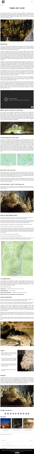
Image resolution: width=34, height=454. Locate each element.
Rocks (7, 434)
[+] (13, 445)
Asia (2, 434)
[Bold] (2, 445)
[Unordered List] (8, 445)
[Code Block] (10, 445)
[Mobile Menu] (31, 1)
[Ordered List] (7, 445)
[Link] (11, 445)
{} (12, 445)
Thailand (10, 434)
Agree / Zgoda (17, 452)
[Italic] (3, 445)
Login (31, 440)
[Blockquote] (9, 445)
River (5, 434)
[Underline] (4, 445)
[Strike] (5, 445)
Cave (4, 434)
